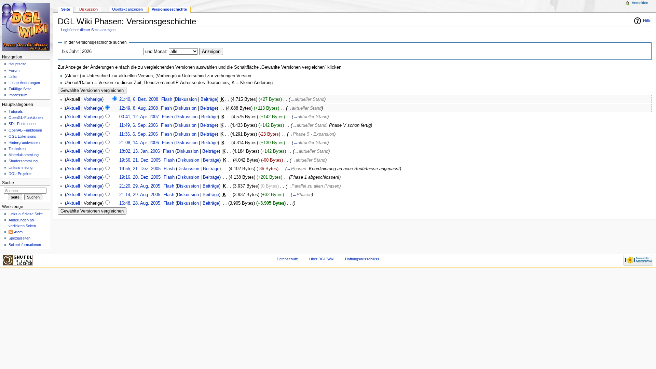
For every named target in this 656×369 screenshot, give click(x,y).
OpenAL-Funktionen (25, 130)
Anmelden (640, 3)
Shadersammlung (23, 161)
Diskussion (186, 99)
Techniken (17, 149)
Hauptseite (17, 64)
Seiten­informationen (25, 245)
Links (13, 76)
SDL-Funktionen (22, 124)
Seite (65, 9)
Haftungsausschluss (362, 259)
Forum (14, 70)
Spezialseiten (19, 238)
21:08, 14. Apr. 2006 (139, 142)
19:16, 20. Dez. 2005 (140, 177)
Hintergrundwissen (24, 142)
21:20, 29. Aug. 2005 (139, 186)
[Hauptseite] (26, 26)
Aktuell (73, 108)
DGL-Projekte (20, 174)
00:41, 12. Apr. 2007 (139, 116)
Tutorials (16, 111)
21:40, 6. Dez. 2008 (138, 99)
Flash (166, 99)
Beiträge (209, 99)
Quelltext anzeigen (127, 9)
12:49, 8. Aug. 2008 (138, 108)
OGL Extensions (22, 136)
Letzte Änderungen (24, 83)
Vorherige (93, 99)
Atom (18, 232)
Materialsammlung (24, 155)
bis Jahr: (70, 51)
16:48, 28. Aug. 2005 (139, 203)
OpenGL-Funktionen (26, 117)
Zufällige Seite (20, 89)
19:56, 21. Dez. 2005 (140, 160)
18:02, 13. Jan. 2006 (139, 151)
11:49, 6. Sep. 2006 (138, 125)
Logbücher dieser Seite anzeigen (88, 30)
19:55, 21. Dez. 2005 (140, 168)
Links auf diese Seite (26, 214)
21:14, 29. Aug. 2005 (139, 194)
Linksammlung (20, 167)
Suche (8, 183)
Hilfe (647, 20)
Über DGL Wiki (321, 259)
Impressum (18, 95)
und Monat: (156, 51)
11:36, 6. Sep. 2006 (138, 134)
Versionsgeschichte (169, 9)
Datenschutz (287, 259)
